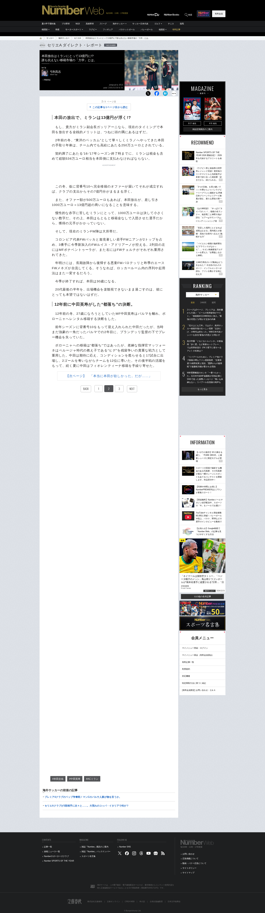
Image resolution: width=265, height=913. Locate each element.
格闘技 (45, 29)
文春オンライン (113, 901)
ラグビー (93, 29)
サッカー (50, 38)
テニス (171, 24)
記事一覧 (48, 847)
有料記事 (176, 29)
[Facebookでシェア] (156, 94)
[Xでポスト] (148, 94)
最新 (193, 302)
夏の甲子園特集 (49, 24)
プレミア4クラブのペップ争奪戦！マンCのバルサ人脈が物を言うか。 (83, 797)
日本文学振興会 (174, 901)
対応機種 (186, 676)
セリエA (77, 38)
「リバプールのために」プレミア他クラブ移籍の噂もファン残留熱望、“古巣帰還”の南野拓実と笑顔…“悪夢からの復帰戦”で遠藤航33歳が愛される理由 (205, 362)
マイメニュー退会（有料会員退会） (198, 655)
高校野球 (90, 24)
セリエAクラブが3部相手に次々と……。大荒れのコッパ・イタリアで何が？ (87, 805)
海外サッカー (119, 24)
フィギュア (108, 29)
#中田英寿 (74, 779)
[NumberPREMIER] (203, 13)
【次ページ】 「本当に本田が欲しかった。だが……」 (109, 376)
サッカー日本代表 (140, 24)
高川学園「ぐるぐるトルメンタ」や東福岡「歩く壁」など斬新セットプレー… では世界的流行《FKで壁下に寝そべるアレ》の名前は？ (205, 346)
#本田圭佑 (57, 779)
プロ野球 (66, 24)
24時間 (203, 302)
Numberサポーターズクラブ (56, 856)
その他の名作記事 (202, 596)
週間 (214, 302)
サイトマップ (188, 872)
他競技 (162, 29)
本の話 (142, 901)
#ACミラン (92, 779)
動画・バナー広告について (194, 863)
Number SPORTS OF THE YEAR (59, 861)
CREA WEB (129, 901)
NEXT (132, 389)
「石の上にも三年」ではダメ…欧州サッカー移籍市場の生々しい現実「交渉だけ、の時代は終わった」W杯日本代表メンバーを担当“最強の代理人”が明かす (205, 330)
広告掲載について (190, 858)
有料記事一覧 (188, 662)
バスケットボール (127, 29)
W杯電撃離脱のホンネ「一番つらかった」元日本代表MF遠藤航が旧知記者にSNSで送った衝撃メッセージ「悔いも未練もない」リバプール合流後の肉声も (205, 377)
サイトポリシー (189, 868)
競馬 (182, 24)
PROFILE (47, 79)
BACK (86, 389)
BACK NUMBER (111, 45)
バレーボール (147, 29)
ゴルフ (157, 24)
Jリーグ (103, 24)
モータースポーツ (73, 29)
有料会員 (219, 14)
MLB (78, 24)
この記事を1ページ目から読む (110, 107)
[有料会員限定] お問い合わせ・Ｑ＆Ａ (199, 690)
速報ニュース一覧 (52, 851)
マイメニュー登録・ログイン (195, 648)
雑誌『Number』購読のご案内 (95, 847)
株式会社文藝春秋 (94, 901)
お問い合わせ (188, 854)
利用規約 (186, 669)
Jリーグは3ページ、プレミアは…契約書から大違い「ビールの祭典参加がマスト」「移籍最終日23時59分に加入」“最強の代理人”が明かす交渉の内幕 (205, 314)
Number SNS (125, 847)
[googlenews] (155, 854)
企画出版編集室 (156, 901)
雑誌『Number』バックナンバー (96, 851)
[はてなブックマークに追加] (165, 94)
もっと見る (202, 389)
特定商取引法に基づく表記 (194, 683)
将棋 (57, 29)
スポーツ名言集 (89, 856)
